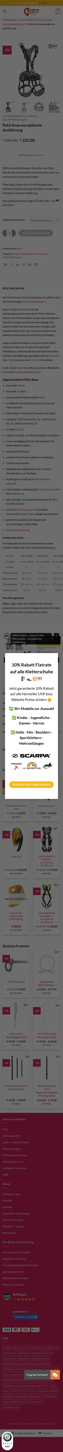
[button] (55, 1374)
